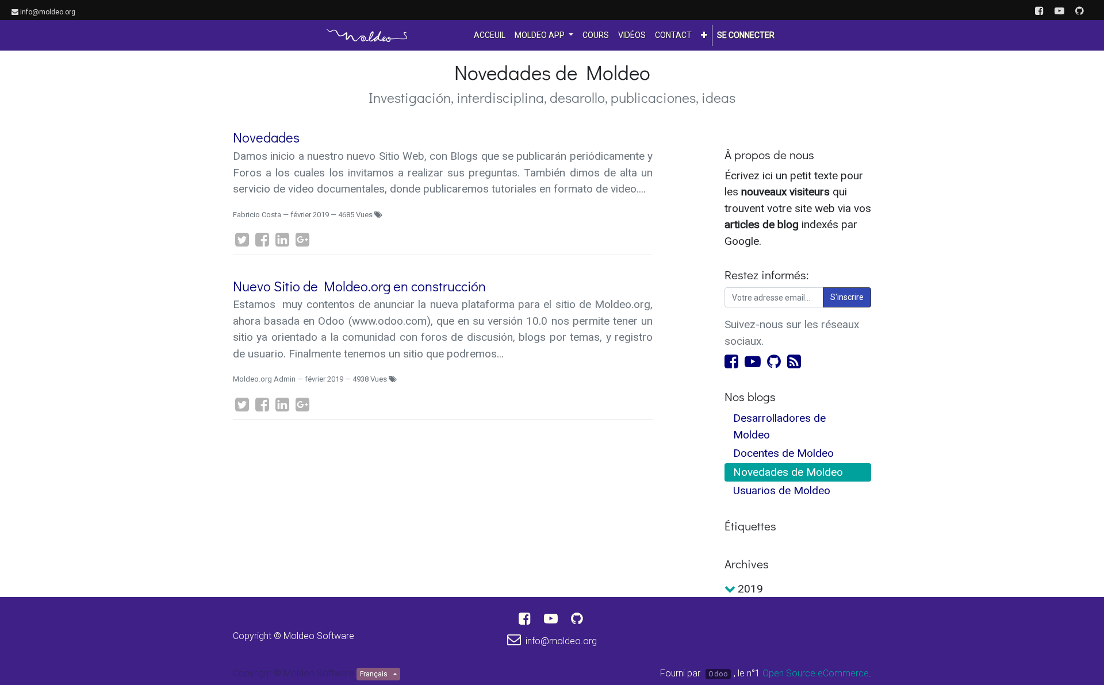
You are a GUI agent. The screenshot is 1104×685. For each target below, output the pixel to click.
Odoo (718, 674)
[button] (704, 35)
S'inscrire (847, 297)
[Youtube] (754, 361)
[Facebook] (732, 361)
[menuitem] (489, 35)
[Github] (775, 361)
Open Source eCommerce (815, 673)
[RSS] (794, 361)
